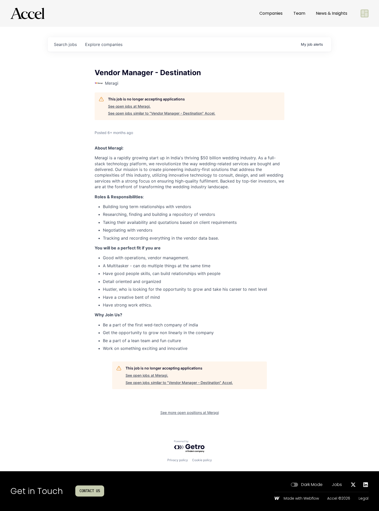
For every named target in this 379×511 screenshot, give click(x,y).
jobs (65, 44)
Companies (271, 13)
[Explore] (364, 13)
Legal (363, 498)
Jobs (337, 484)
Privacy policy (177, 460)
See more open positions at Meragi (189, 412)
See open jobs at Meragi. (129, 106)
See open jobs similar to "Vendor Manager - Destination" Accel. (161, 113)
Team (299, 13)
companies (103, 44)
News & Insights (331, 13)
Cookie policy (202, 460)
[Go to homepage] (27, 13)
